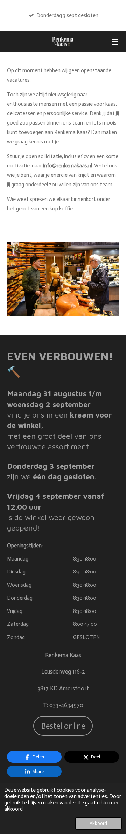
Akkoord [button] (98, 823)
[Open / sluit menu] (114, 41)
